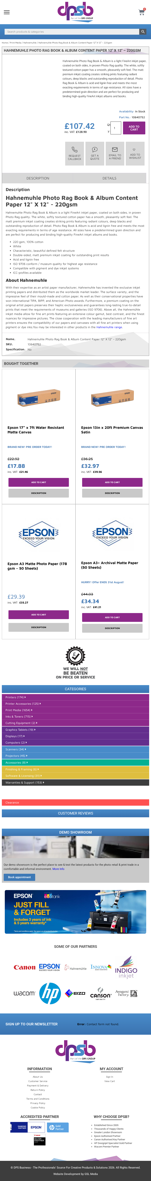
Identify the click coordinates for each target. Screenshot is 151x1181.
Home (5, 42)
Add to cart (134, 128)
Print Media (15, 42)
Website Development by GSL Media (75, 1174)
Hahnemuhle (29, 42)
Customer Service (37, 1081)
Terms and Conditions (37, 1098)
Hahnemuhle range (109, 327)
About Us (38, 1076)
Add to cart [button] (38, 482)
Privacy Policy (37, 1103)
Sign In (109, 1076)
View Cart (109, 1081)
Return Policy (38, 1089)
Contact (38, 1094)
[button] (7, 12)
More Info (58, 869)
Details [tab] (109, 178)
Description (38, 493)
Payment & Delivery (37, 1085)
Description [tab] (38, 178)
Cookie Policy (38, 1107)
